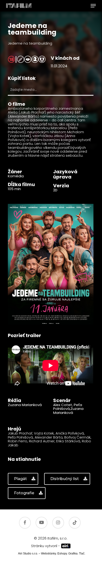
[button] (93, 5)
